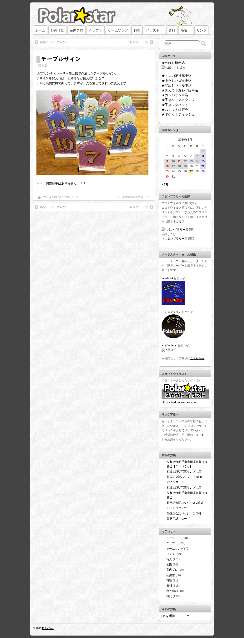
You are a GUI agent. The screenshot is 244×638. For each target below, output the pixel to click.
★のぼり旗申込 (173, 63)
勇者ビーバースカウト (53, 42)
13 (191, 161)
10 (173, 161)
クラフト (95, 30)
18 (179, 166)
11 (179, 161)
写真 (169, 559)
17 (173, 166)
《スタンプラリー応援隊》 (179, 238)
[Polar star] (173, 304)
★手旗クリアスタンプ (178, 100)
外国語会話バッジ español (185, 502)
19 (185, 166)
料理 (137, 30)
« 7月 (165, 184)
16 (167, 166)
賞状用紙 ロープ (178, 518)
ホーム (40, 30)
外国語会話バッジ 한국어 (184, 513)
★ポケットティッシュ (178, 114)
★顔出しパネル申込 (177, 85)
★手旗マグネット (175, 105)
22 (203, 166)
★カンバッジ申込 (175, 95)
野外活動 (57, 30)
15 (203, 161)
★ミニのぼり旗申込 (177, 76)
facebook (167, 278)
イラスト (152, 30)
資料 (171, 30)
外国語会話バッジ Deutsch (185, 477)
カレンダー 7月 (138, 42)
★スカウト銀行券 (175, 109)
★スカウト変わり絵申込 (180, 90)
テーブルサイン (61, 58)
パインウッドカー (178, 482)
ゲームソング (118, 30)
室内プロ (76, 30)
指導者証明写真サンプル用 (184, 471)
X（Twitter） (170, 345)
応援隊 (170, 575)
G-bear (53, 196)
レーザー (146, 196)
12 (185, 161)
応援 (184, 30)
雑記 (44, 65)
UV (138, 196)
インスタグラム (172, 312)
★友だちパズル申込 (177, 81)
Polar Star (48, 628)
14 (197, 161)
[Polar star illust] (185, 398)
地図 (169, 564)
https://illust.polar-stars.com (179, 402)
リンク (202, 30)
